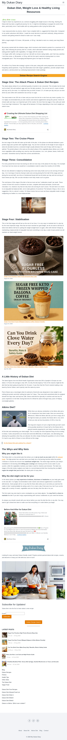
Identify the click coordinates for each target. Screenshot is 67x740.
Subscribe (6, 616)
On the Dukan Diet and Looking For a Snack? (17, 443)
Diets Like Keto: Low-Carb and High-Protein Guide (20, 654)
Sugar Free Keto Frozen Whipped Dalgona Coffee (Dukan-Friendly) (24, 321)
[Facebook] (29, 720)
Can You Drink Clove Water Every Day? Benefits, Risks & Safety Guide (26, 367)
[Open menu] (63, 2)
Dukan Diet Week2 (7, 700)
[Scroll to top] (63, 737)
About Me (26, 730)
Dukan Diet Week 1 (8, 695)
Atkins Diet (34, 730)
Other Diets (5, 680)
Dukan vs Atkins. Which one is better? (13, 703)
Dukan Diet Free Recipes (9, 689)
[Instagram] (37, 720)
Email (4, 613)
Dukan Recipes (6, 672)
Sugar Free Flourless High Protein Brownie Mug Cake (20, 276)
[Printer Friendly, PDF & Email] (9, 20)
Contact (46, 730)
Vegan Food (5, 685)
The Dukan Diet (6, 682)
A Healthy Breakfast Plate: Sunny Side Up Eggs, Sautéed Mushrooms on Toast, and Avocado (33, 661)
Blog (3, 670)
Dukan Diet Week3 (7, 698)
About (20, 730)
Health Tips (5, 677)
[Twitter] (33, 720)
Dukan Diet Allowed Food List (11, 692)
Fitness (4, 675)
